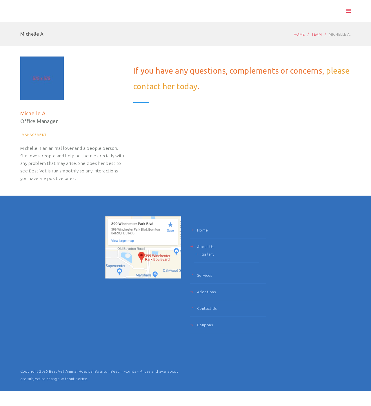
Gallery (207, 254)
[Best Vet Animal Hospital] (50, 11)
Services (204, 275)
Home (299, 34)
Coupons (205, 325)
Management (34, 134)
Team (317, 34)
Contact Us (207, 308)
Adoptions (206, 292)
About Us (205, 247)
